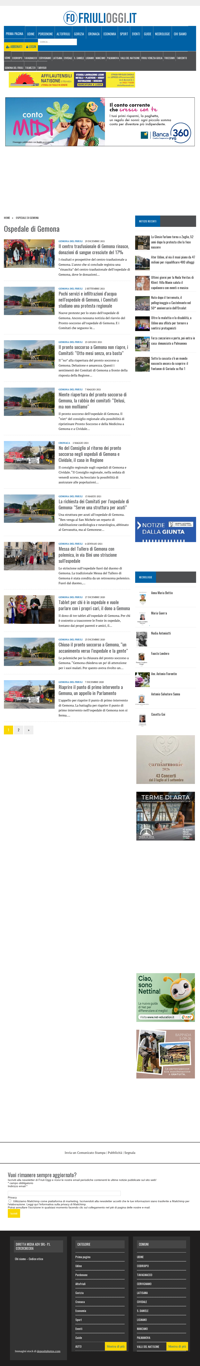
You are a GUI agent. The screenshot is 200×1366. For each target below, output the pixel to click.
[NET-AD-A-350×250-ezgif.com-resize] (165, 1019)
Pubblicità (115, 1152)
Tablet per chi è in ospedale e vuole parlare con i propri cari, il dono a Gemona (94, 605)
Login (32, 46)
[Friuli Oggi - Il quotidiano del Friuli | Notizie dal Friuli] (100, 18)
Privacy (12, 1197)
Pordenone (45, 34)
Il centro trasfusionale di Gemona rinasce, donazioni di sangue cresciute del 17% (94, 249)
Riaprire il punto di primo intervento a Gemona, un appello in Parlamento (91, 689)
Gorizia (79, 34)
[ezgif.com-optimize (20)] (165, 1076)
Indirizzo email (17, 1186)
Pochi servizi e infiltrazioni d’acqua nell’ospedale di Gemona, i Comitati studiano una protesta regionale (88, 299)
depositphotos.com (48, 1351)
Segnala (129, 1152)
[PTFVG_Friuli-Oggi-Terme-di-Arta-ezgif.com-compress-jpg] (165, 838)
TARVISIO (41, 68)
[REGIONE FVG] (165, 539)
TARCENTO (182, 58)
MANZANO (100, 58)
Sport (124, 34)
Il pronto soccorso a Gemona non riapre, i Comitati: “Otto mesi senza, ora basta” (93, 349)
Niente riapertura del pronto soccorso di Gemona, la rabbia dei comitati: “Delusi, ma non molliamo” (93, 400)
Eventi (136, 34)
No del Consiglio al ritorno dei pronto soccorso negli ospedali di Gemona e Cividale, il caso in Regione (90, 453)
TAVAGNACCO (30, 58)
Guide (147, 34)
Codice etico (36, 1259)
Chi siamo (180, 34)
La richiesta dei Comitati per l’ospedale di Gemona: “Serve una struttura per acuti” (94, 504)
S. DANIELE (79, 58)
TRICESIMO (169, 58)
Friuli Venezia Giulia (151, 58)
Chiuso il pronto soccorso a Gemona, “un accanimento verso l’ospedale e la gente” (93, 647)
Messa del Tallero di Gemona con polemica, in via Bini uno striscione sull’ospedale (88, 554)
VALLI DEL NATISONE (130, 58)
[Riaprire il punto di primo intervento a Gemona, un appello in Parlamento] (29, 706)
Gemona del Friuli (70, 241)
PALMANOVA (113, 58)
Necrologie (162, 34)
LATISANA (57, 58)
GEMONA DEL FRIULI (14, 68)
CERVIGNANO (45, 58)
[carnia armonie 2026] (165, 781)
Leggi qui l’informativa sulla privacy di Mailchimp (56, 1204)
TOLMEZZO (30, 68)
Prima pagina (14, 33)
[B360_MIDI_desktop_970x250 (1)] (100, 143)
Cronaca (94, 34)
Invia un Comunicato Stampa (85, 1152)
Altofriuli (63, 34)
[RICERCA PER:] (57, 41)
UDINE (7, 58)
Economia (110, 34)
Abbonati (16, 46)
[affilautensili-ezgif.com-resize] (72, 85)
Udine (30, 34)
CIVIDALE (68, 58)
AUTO (78, 1346)
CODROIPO (17, 58)
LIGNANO (90, 58)
